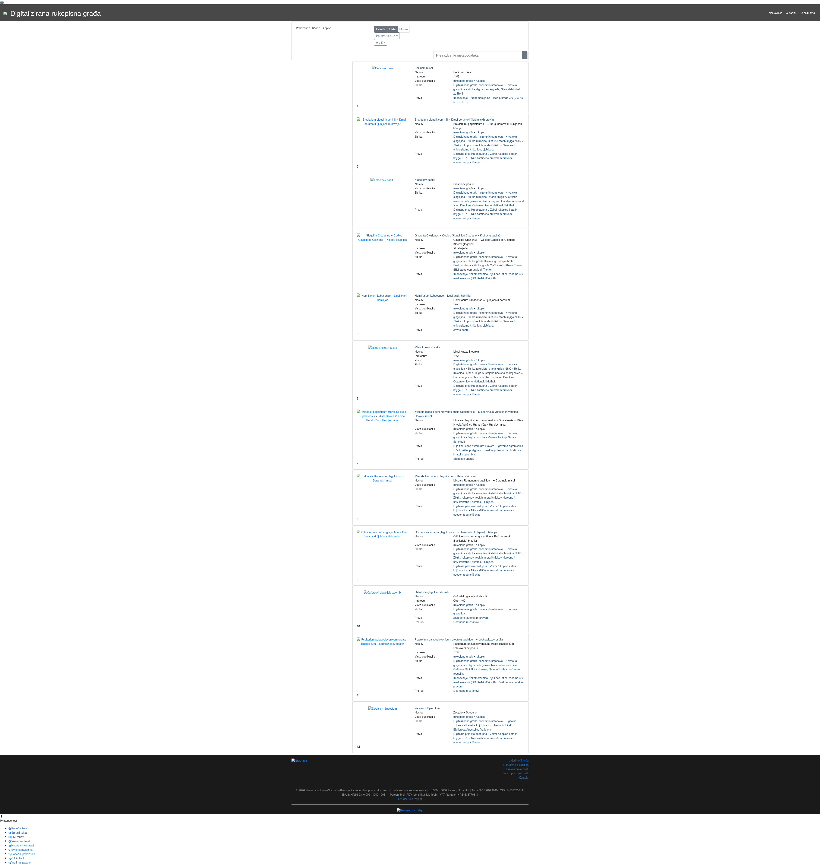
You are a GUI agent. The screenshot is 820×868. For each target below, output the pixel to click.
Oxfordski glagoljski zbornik (432, 592)
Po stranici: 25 (385, 36)
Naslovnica (775, 13)
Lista (392, 29)
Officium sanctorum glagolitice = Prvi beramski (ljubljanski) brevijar (456, 532)
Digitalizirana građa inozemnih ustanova (478, 85)
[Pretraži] (524, 55)
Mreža (403, 29)
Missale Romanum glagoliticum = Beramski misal (445, 476)
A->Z (379, 42)
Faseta (380, 29)
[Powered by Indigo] (410, 810)
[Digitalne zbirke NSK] (5, 13)
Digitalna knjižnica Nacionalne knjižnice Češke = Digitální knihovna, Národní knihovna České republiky (486, 669)
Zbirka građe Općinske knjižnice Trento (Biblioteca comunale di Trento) (487, 267)
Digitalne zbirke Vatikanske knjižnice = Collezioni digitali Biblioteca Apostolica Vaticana (484, 725)
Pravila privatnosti (517, 769)
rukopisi (480, 81)
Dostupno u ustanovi (466, 622)
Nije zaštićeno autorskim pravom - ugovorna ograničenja (488, 446)
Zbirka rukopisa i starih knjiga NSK (489, 368)
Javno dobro (461, 330)
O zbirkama (808, 13)
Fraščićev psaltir (425, 180)
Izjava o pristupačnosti (515, 773)
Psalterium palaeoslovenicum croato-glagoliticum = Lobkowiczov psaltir (459, 639)
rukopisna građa (463, 81)
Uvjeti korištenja (518, 760)
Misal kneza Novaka (427, 347)
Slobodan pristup (463, 459)
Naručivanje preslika (516, 765)
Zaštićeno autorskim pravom (471, 618)
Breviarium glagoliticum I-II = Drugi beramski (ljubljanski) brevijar (455, 119)
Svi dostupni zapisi (410, 799)
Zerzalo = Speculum (427, 708)
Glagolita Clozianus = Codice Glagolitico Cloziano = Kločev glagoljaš (457, 235)
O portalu (791, 13)
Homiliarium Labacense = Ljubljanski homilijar (443, 295)
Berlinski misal (424, 68)
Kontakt (524, 777)
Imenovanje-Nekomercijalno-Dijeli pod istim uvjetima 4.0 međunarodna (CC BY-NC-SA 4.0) (488, 276)
